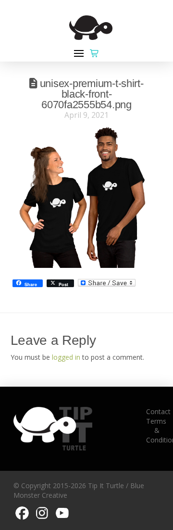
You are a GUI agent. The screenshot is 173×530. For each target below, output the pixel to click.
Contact (158, 411)
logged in (66, 357)
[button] (78, 53)
